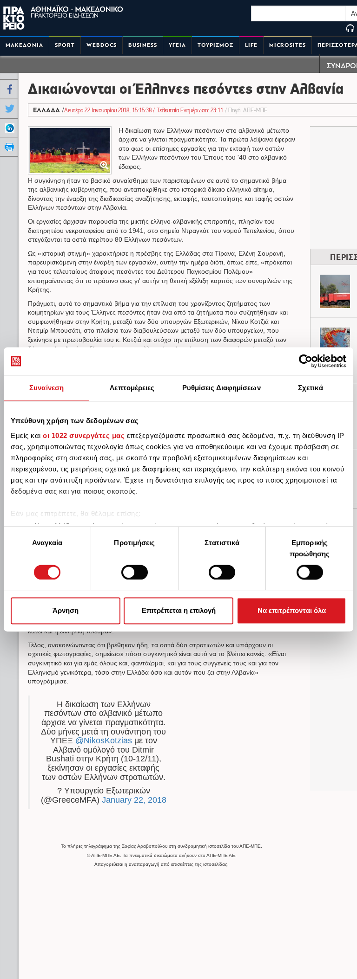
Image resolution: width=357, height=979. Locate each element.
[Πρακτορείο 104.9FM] (350, 29)
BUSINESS (142, 45)
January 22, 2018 (134, 800)
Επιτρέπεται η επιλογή (179, 611)
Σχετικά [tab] (310, 388)
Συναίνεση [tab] (46, 388)
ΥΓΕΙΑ (177, 45)
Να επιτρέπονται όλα (292, 611)
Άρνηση (66, 611)
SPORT (65, 45)
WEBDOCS (101, 45)
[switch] (134, 572)
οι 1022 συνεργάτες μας (84, 435)
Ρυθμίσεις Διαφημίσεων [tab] (221, 388)
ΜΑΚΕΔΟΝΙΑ (24, 45)
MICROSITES (287, 45)
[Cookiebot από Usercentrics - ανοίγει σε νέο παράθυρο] (305, 361)
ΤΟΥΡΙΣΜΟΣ (215, 45)
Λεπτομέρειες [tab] (132, 388)
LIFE (251, 45)
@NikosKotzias (103, 740)
